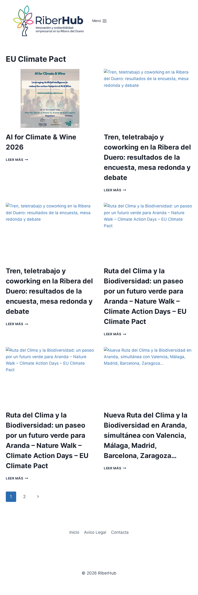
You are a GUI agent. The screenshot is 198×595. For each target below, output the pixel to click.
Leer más (17, 160)
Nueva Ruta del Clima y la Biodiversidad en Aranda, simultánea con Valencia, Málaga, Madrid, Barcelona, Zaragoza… (145, 435)
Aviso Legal (95, 532)
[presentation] (50, 98)
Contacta (120, 532)
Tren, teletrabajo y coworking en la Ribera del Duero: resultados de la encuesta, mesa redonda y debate (147, 157)
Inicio (74, 532)
